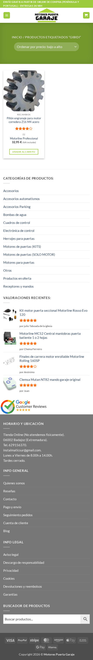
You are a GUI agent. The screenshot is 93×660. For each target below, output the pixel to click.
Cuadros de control (16, 223)
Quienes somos (14, 483)
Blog (6, 531)
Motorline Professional (24, 138)
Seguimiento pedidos (18, 515)
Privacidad (10, 570)
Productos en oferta (17, 278)
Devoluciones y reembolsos (22, 586)
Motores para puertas (18, 262)
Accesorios (11, 191)
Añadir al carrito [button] (23, 151)
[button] (6, 15)
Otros (7, 270)
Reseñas (9, 491)
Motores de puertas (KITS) (22, 246)
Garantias (10, 594)
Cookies (9, 578)
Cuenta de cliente (15, 523)
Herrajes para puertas (19, 238)
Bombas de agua (14, 215)
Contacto (9, 499)
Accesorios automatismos (21, 199)
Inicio (17, 37)
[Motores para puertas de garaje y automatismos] (46, 15)
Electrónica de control (18, 230)
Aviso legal (11, 554)
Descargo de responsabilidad (23, 562)
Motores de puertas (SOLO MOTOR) (29, 254)
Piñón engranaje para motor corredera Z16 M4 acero (24, 120)
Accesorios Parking (16, 207)
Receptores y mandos (18, 286)
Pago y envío (12, 507)
